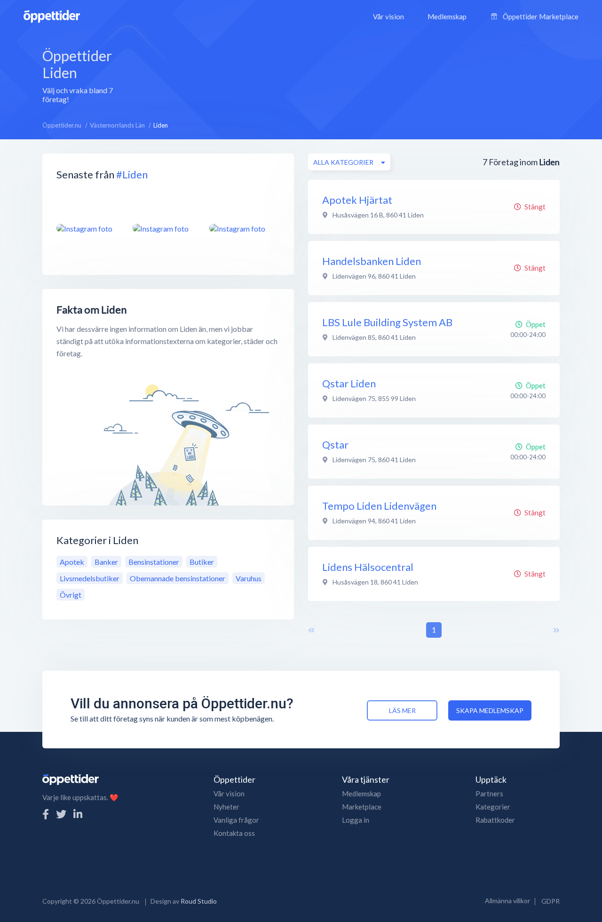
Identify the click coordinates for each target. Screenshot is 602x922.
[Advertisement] (349, 75)
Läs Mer (402, 710)
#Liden (132, 174)
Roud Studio (199, 901)
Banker (106, 561)
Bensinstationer (153, 561)
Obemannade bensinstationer (177, 578)
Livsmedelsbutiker (89, 578)
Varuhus (248, 578)
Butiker (202, 561)
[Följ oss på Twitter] (61, 814)
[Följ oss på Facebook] (45, 814)
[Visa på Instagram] (88, 228)
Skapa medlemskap (489, 710)
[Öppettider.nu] (52, 15)
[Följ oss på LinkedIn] (77, 814)
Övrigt (70, 594)
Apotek (72, 561)
